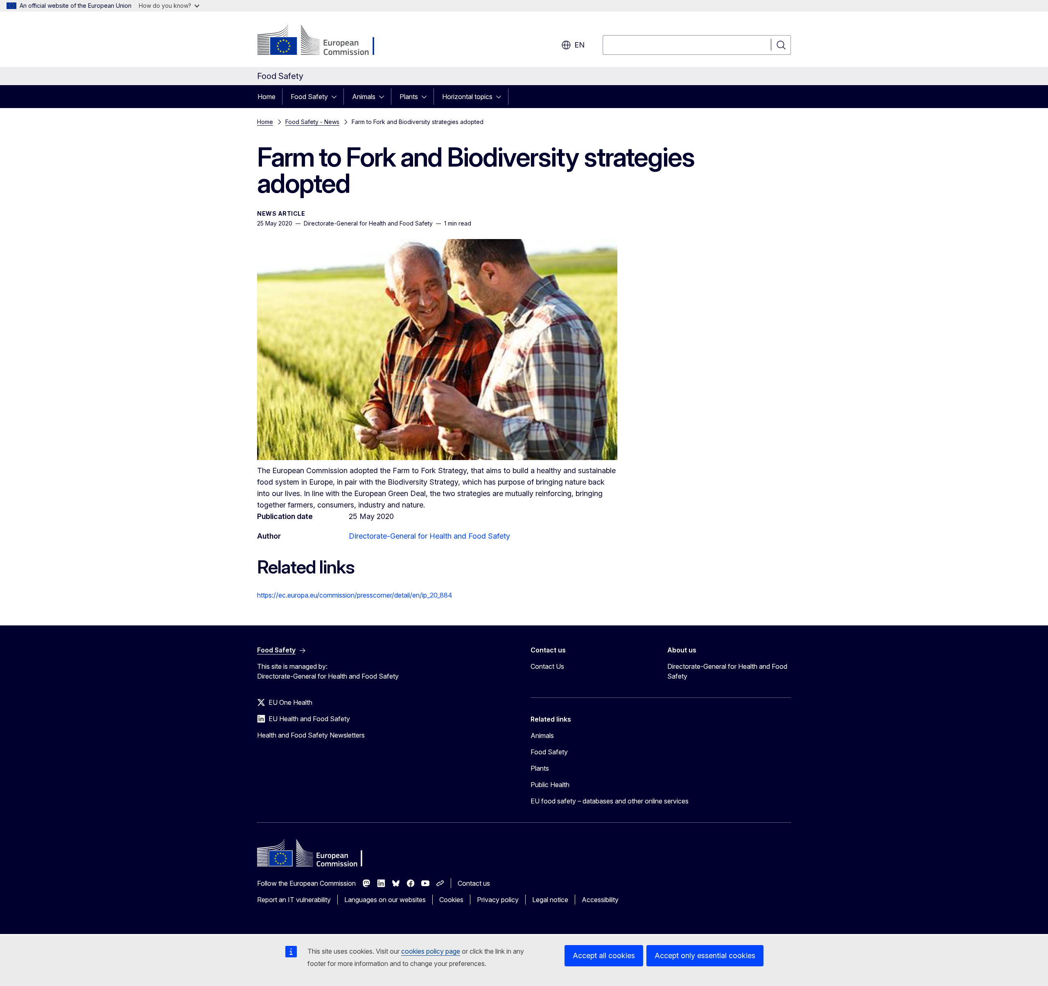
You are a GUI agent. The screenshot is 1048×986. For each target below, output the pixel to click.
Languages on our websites (385, 900)
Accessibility (600, 900)
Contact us (474, 883)
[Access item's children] (336, 96)
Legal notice (550, 900)
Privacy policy (498, 900)
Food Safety (309, 97)
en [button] (579, 45)
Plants (409, 97)
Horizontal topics (467, 97)
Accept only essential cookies (705, 955)
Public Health (550, 785)
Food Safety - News (312, 121)
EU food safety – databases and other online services (610, 801)
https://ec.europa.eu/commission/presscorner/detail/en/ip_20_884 (354, 595)
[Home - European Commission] (323, 41)
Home (266, 97)
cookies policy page (430, 951)
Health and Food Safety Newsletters (311, 735)
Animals (363, 97)
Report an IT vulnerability (294, 900)
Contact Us (547, 666)
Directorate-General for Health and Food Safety (429, 536)
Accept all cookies (604, 955)
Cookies (451, 900)
